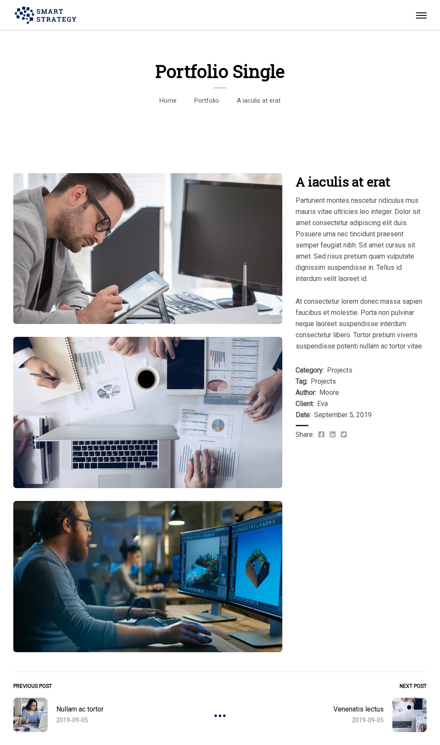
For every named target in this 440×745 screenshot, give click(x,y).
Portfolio (206, 100)
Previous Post (32, 686)
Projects (339, 370)
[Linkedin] (333, 435)
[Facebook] (321, 435)
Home (168, 100)
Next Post (413, 686)
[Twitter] (344, 435)
